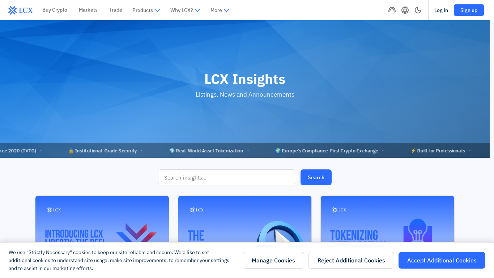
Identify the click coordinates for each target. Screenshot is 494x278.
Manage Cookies (273, 260)
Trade (115, 10)
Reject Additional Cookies (351, 260)
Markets (88, 10)
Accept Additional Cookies (442, 260)
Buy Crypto (54, 10)
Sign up (468, 10)
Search (316, 177)
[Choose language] (405, 10)
